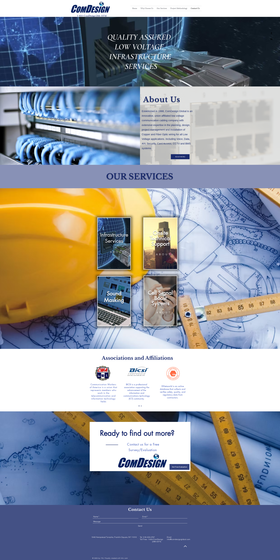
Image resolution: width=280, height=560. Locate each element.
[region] (114, 243)
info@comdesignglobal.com (178, 539)
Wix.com (124, 558)
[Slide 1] (139, 405)
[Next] (267, 380)
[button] (162, 8)
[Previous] (12, 380)
